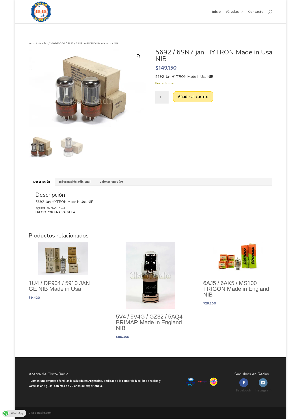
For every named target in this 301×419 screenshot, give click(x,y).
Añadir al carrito (193, 96)
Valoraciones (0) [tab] (111, 181)
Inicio (216, 12)
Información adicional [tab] (75, 181)
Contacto (256, 12)
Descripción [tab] (41, 181)
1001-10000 (57, 43)
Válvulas (232, 12)
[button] (139, 56)
